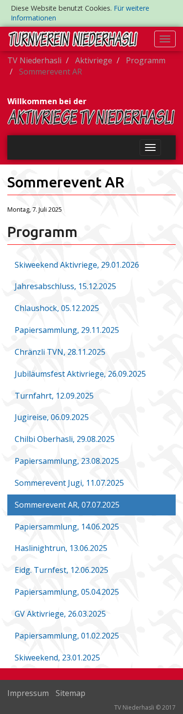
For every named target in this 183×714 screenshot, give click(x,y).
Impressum (28, 693)
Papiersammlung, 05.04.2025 (67, 591)
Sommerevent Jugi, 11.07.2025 (69, 482)
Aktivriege (93, 60)
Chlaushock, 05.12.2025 (57, 308)
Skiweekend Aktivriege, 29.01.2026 (77, 264)
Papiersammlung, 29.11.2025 (67, 330)
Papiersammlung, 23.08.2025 (67, 461)
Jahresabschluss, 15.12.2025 (65, 286)
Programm (145, 60)
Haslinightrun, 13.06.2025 (61, 548)
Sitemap (70, 693)
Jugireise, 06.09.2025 (52, 417)
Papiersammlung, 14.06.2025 (67, 526)
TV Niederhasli (34, 60)
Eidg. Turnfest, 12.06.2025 (61, 570)
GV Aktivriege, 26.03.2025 (60, 613)
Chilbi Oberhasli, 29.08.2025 (65, 439)
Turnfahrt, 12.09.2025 (54, 395)
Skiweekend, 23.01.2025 (57, 657)
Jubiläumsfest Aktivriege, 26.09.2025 (80, 373)
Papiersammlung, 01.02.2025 (67, 635)
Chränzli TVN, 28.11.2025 (60, 352)
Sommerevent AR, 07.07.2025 (67, 504)
